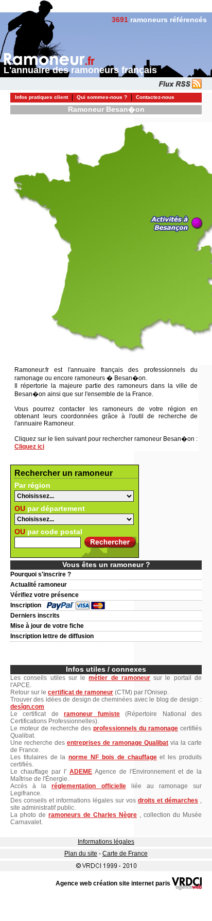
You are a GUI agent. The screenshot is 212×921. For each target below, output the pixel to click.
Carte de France (125, 853)
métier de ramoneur (119, 677)
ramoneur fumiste (92, 714)
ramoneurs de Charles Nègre (92, 814)
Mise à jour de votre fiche (47, 625)
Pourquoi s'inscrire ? (40, 574)
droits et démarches (168, 800)
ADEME (80, 771)
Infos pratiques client (41, 97)
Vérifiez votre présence (44, 595)
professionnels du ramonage (135, 728)
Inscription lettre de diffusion (52, 636)
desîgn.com (27, 706)
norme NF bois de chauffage (112, 757)
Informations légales (106, 841)
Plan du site (80, 853)
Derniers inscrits (35, 615)
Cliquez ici (29, 446)
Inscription (25, 605)
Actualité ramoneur (38, 584)
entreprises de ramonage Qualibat (117, 742)
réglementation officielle (88, 786)
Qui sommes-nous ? (102, 97)
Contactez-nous (155, 97)
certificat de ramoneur (80, 692)
